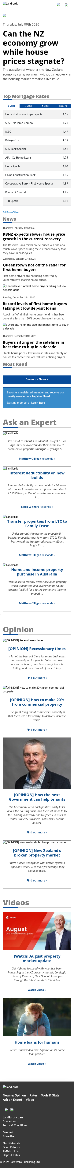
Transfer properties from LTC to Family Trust (37, 523)
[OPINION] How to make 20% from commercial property (37, 702)
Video (30, 1100)
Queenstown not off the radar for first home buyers (34, 267)
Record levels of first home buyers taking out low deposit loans (35, 306)
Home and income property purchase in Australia (37, 572)
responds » (37, 458)
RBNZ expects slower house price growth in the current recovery (34, 236)
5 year (46, 105)
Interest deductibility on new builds (37, 475)
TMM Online (11, 1151)
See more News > (37, 379)
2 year (28, 105)
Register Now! (41, 396)
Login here (38, 402)
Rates (33, 1095)
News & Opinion (14, 1095)
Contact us (9, 1121)
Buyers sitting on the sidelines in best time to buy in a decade (33, 344)
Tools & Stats (50, 1095)
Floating (63, 105)
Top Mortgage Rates (26, 96)
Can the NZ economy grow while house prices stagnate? (33, 47)
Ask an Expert (30, 422)
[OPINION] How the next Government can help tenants (37, 797)
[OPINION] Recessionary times (37, 648)
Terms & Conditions (15, 1125)
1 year (11, 105)
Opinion (18, 629)
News (9, 219)
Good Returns (11, 1147)
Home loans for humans (37, 1042)
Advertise (8, 1136)
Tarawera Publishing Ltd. (25, 1162)
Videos (16, 902)
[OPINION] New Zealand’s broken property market (37, 853)
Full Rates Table (11, 212)
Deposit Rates (11, 1155)
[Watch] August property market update (37, 958)
